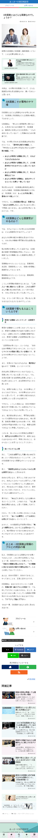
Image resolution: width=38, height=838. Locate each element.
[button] (24, 655)
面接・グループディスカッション (13, 640)
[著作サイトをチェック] (10, 667)
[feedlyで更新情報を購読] (27, 667)
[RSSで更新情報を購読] (19, 672)
